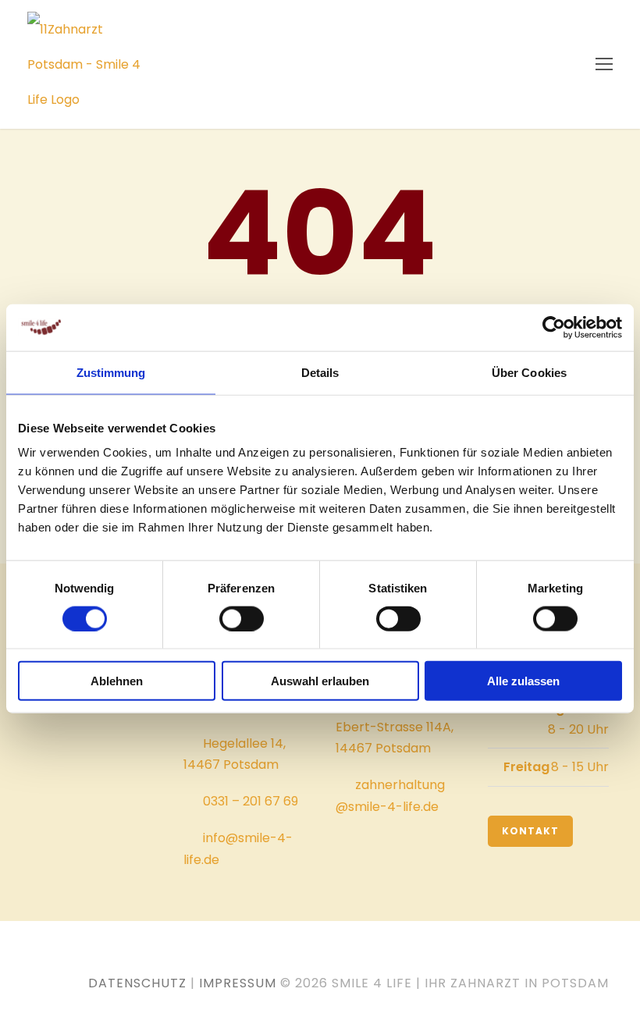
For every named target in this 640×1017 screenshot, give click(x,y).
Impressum (237, 983)
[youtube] (53, 958)
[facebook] (85, 958)
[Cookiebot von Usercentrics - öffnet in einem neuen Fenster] (553, 327)
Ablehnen (117, 681)
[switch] (241, 618)
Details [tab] (320, 372)
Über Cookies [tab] (529, 372)
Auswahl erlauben (320, 681)
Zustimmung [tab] (111, 372)
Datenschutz (137, 983)
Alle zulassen (523, 681)
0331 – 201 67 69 (250, 801)
